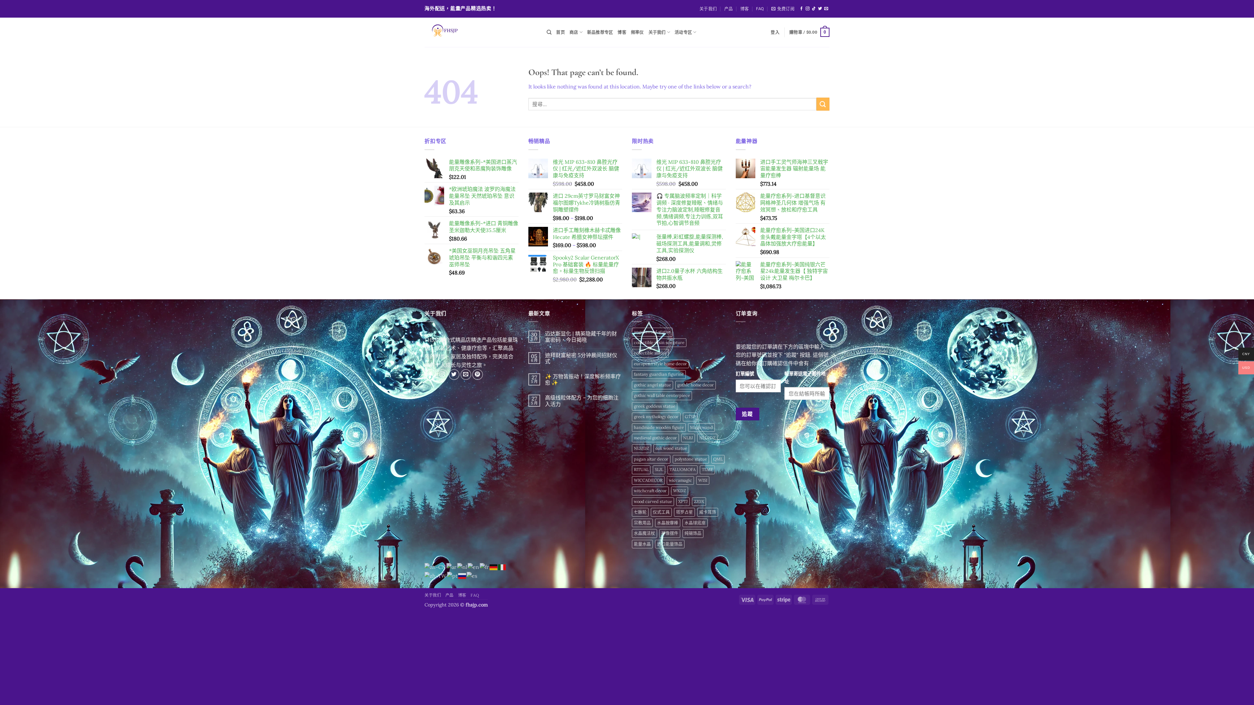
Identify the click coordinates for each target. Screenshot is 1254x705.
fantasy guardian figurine (659, 374)
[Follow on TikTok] (814, 9)
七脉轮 (640, 512)
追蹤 (747, 414)
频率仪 (637, 32)
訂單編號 (745, 374)
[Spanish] (472, 575)
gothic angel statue (652, 385)
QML (718, 459)
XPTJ (683, 501)
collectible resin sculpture (659, 342)
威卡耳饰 (707, 512)
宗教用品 (642, 522)
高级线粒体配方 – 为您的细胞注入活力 (582, 401)
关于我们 (708, 8)
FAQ (760, 8)
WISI (702, 480)
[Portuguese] (452, 575)
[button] (783, 9)
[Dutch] (462, 566)
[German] (494, 566)
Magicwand (701, 427)
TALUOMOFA (682, 469)
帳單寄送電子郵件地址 (805, 377)
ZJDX (699, 501)
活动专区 (683, 32)
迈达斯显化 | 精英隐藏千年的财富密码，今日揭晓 (581, 337)
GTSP (690, 416)
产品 (728, 8)
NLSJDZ (641, 448)
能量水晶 (642, 544)
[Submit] (822, 104)
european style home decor (660, 364)
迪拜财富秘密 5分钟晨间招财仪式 (581, 358)
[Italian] (502, 566)
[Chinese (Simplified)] (435, 566)
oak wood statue (671, 448)
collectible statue (650, 353)
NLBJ (688, 438)
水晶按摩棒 (667, 522)
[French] (485, 566)
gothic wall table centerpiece (662, 395)
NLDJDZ (707, 438)
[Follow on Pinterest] (477, 374)
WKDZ (679, 491)
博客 (744, 8)
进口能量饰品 (670, 544)
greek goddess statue (654, 406)
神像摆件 (669, 533)
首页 (560, 32)
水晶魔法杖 (644, 533)
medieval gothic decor (655, 438)
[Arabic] (451, 566)
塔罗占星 (684, 512)
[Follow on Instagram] (808, 9)
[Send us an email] (826, 9)
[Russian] (462, 575)
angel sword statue (652, 332)
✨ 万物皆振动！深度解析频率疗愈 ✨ (583, 379)
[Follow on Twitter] (820, 9)
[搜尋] (549, 32)
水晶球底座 (695, 522)
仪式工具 (661, 512)
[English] (474, 566)
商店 (574, 32)
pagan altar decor (651, 459)
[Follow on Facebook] (801, 9)
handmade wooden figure (659, 427)
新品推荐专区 (600, 32)
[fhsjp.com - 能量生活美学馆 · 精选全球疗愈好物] (481, 32)
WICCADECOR (648, 480)
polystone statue (691, 459)
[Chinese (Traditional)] (436, 575)
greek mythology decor (656, 416)
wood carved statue (653, 501)
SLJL (659, 469)
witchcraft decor (650, 491)
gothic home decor (695, 385)
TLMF (707, 469)
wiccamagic (680, 480)
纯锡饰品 (692, 533)
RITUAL (641, 469)
